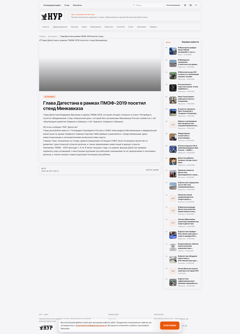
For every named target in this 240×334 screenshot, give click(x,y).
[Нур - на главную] (52, 16)
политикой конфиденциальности (91, 325)
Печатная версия (173, 5)
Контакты (77, 5)
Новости (45, 27)
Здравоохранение (60, 27)
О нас (66, 5)
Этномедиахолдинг (52, 5)
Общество (109, 27)
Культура (74, 27)
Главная (42, 36)
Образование (95, 27)
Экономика (141, 27)
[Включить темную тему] (185, 5)
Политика (121, 27)
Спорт (130, 27)
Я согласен (170, 325)
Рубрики (154, 27)
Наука (84, 27)
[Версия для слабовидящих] (190, 5)
